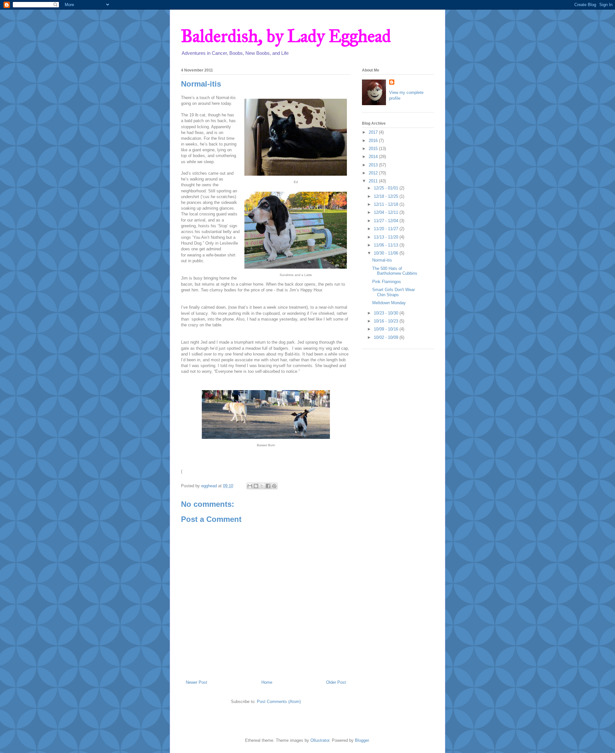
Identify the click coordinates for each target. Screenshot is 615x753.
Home (266, 682)
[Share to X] (262, 486)
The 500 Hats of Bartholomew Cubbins (394, 271)
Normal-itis (382, 260)
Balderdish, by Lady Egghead (286, 36)
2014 (374, 156)
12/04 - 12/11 (386, 212)
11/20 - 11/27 (386, 228)
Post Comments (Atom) (279, 701)
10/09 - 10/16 (386, 329)
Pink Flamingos (386, 281)
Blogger (362, 740)
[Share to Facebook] (268, 486)
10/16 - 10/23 (386, 321)
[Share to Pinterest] (274, 486)
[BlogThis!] (256, 486)
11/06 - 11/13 (386, 245)
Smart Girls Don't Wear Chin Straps (393, 292)
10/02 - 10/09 (386, 337)
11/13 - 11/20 (386, 237)
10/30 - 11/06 (386, 253)
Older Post (336, 682)
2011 (374, 181)
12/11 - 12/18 (386, 204)
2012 (374, 173)
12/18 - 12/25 (386, 196)
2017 (374, 132)
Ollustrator (319, 740)
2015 (374, 148)
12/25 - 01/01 (386, 188)
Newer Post (196, 682)
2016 (374, 140)
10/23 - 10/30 (386, 313)
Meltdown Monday (389, 302)
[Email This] (250, 486)
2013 (374, 165)
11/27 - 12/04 (386, 220)
